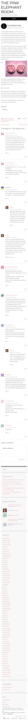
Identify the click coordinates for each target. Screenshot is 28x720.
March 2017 (5, 595)
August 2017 (6, 584)
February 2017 (6, 597)
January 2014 (6, 667)
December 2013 (6, 670)
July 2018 (5, 560)
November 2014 (6, 645)
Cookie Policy (10, 714)
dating (11, 118)
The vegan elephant (7, 687)
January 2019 (6, 551)
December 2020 (6, 542)
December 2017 (6, 575)
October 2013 (6, 674)
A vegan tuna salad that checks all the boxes (13, 479)
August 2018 (6, 558)
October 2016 (6, 606)
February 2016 (6, 624)
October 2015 (6, 632)
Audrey (22, 27)
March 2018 (5, 569)
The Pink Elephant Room (11, 7)
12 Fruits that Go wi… (13, 504)
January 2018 (6, 573)
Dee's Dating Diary (10, 133)
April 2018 (5, 566)
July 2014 (5, 654)
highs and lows (10, 120)
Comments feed (6, 706)
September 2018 (7, 555)
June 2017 (5, 588)
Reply (25, 156)
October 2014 (6, 648)
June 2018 (5, 562)
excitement (3, 120)
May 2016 (5, 617)
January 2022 (6, 538)
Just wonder (16, 510)
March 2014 (5, 663)
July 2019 (5, 547)
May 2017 (5, 591)
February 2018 (6, 571)
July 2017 (5, 586)
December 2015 (6, 628)
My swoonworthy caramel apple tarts (11, 482)
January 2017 (6, 599)
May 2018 (5, 564)
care (8, 118)
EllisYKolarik (8, 425)
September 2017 (7, 582)
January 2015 (6, 641)
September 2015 (7, 634)
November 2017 (6, 577)
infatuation (3, 121)
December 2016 (6, 602)
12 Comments (23, 118)
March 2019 (5, 549)
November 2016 (6, 604)
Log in (4, 702)
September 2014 (7, 650)
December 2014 (6, 643)
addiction (4, 118)
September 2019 (7, 544)
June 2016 (5, 615)
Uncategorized (15, 27)
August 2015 (6, 637)
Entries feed (5, 704)
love (8, 121)
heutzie (12, 207)
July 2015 (5, 639)
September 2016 (7, 608)
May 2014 (5, 659)
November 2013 (6, 672)
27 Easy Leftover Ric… (13, 519)
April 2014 (5, 661)
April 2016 (5, 619)
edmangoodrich (9, 325)
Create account (6, 700)
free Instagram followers (11, 267)
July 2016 (5, 613)
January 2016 (6, 626)
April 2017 (5, 593)
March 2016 (5, 621)
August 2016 (6, 610)
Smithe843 (8, 374)
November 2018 (6, 553)
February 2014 (6, 665)
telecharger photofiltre (11, 295)
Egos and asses (23, 124)
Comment (21, 459)
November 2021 (6, 540)
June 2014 (5, 656)
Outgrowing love (5, 124)
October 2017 (6, 580)
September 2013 (7, 676)
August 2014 (6, 652)
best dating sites (9, 401)
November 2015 (6, 630)
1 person (13, 257)
